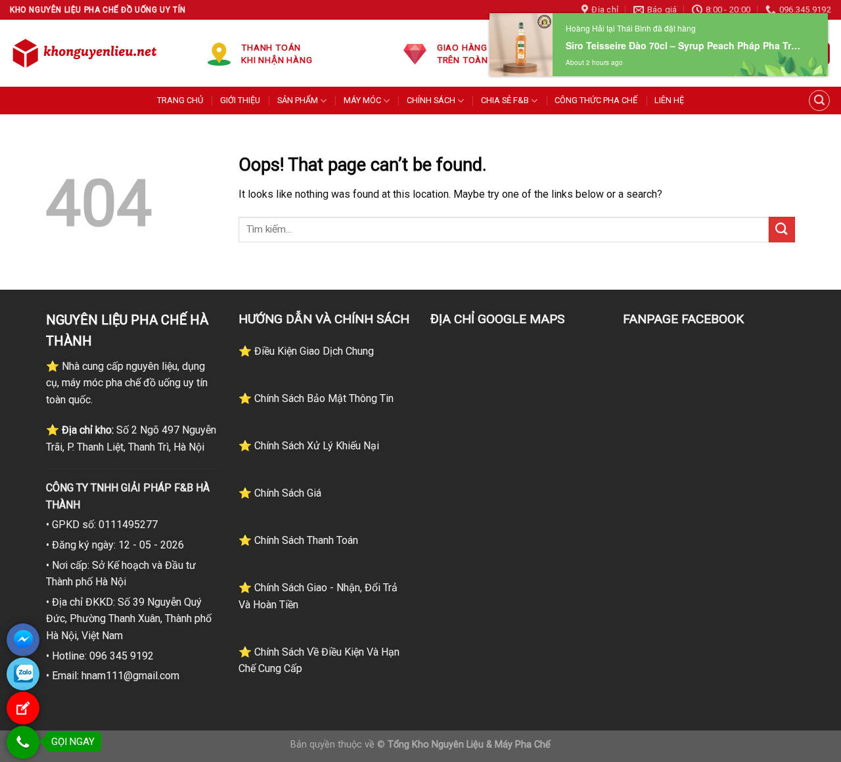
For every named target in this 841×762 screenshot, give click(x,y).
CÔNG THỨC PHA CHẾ (596, 100)
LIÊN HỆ (669, 100)
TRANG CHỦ (180, 100)
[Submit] (782, 229)
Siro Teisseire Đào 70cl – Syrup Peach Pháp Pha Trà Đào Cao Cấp (685, 45)
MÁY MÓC (362, 100)
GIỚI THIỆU (240, 100)
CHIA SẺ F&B (505, 100)
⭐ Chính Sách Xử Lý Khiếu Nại (309, 445)
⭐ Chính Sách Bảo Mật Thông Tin (316, 398)
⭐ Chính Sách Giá (280, 493)
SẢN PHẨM (297, 100)
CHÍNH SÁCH (431, 100)
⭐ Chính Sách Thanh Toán (298, 540)
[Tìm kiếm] (819, 100)
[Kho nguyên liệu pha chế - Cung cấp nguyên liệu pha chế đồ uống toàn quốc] (87, 53)
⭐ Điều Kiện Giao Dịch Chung (306, 351)
